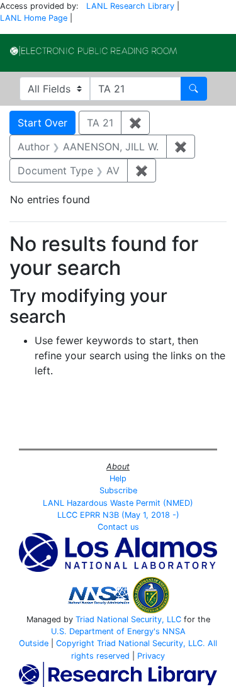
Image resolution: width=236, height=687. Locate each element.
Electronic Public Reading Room (93, 51)
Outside (33, 643)
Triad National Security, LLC (128, 619)
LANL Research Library (130, 6)
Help (118, 478)
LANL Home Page (33, 18)
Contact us (118, 527)
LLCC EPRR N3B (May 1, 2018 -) (118, 515)
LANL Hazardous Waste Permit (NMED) (118, 503)
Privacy (151, 656)
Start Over (42, 122)
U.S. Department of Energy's (105, 631)
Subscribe (118, 490)
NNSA (174, 631)
